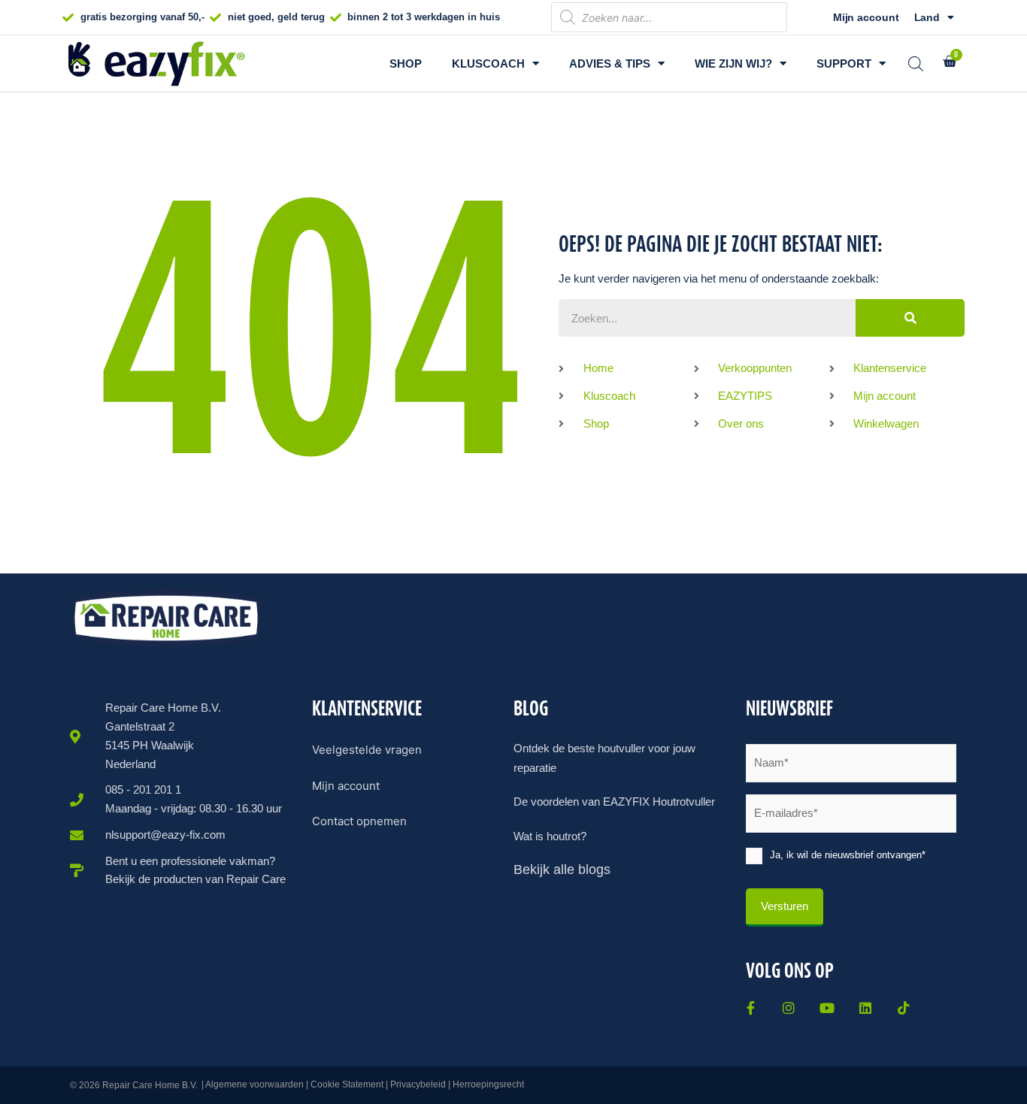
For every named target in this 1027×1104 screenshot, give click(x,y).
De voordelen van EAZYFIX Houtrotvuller (614, 801)
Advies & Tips (609, 63)
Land (927, 17)
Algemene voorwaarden (254, 1084)
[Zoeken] (910, 318)
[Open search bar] (915, 63)
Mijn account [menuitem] (346, 786)
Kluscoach (488, 63)
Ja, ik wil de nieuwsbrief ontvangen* (848, 855)
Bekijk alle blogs (562, 869)
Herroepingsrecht (488, 1084)
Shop (405, 63)
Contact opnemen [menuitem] (359, 821)
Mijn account (866, 17)
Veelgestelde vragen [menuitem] (367, 750)
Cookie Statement (347, 1084)
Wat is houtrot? (550, 836)
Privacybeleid (418, 1084)
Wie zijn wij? (733, 63)
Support (843, 63)
